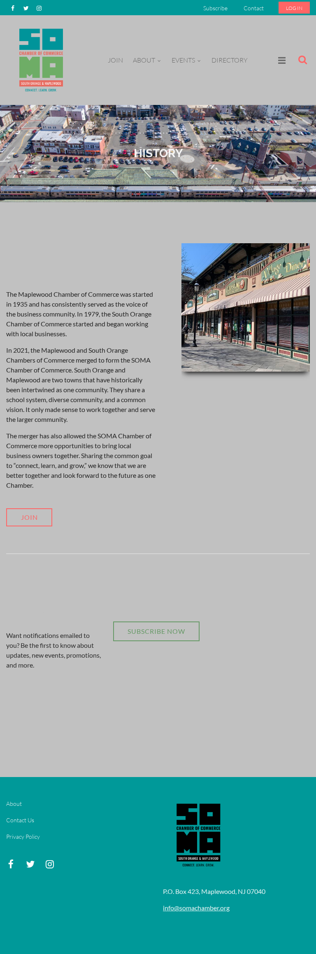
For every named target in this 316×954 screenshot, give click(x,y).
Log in (294, 8)
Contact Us (20, 820)
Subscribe (215, 8)
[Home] (41, 92)
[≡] (273, 60)
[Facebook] (12, 8)
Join (29, 517)
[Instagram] (39, 8)
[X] (26, 8)
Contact (254, 8)
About (14, 803)
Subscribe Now (156, 631)
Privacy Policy (23, 836)
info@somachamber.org (196, 908)
